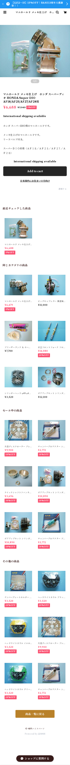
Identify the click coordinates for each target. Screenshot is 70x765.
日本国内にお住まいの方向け (35, 180)
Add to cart (35, 171)
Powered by (31, 734)
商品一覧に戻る (35, 714)
